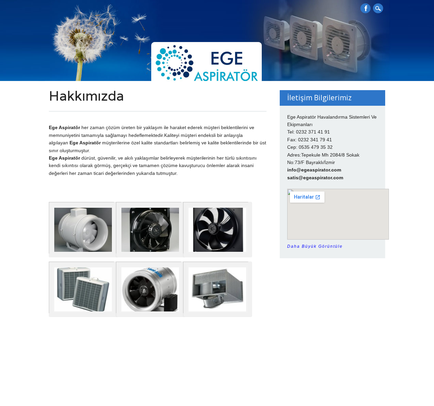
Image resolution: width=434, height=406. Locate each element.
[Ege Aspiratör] (101, 62)
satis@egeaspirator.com (315, 177)
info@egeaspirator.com (314, 169)
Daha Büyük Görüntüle (315, 246)
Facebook (365, 8)
